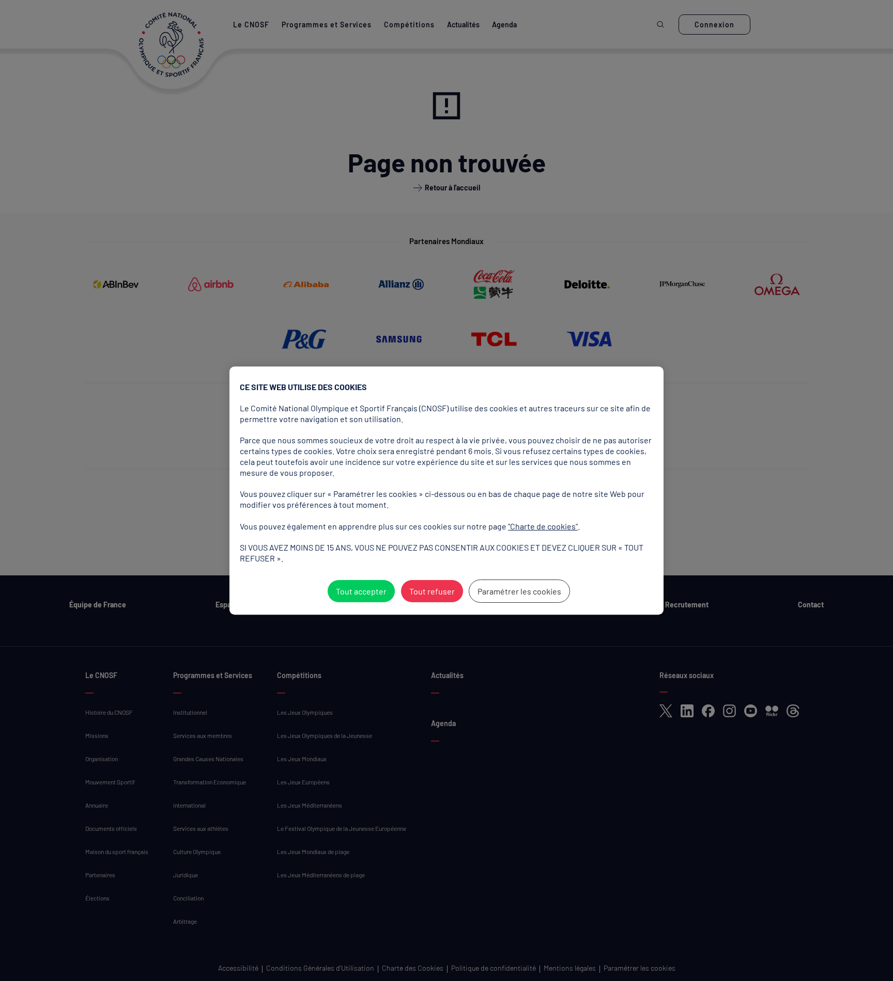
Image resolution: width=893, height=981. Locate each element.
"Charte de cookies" (543, 526)
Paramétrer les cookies (519, 591)
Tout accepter (361, 591)
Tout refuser (432, 591)
